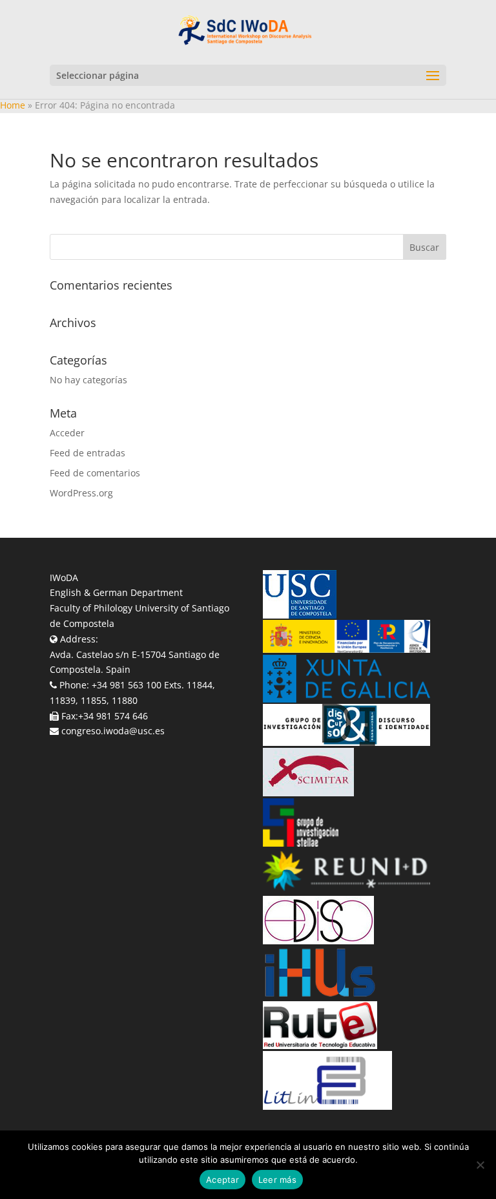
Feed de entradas (87, 453)
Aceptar (222, 1179)
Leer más (277, 1179)
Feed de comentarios (95, 473)
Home (12, 105)
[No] (479, 1164)
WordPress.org (81, 493)
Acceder (67, 433)
